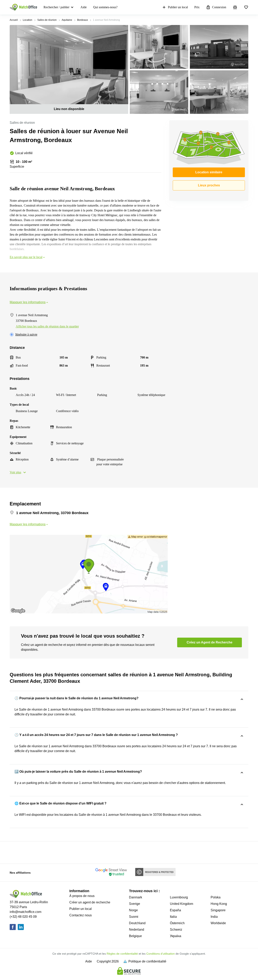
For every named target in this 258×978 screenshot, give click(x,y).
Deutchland (137, 923)
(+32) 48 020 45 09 (23, 916)
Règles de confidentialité (122, 953)
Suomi (133, 916)
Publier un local (178, 7)
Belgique (135, 936)
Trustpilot (15, 852)
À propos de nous (82, 896)
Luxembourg (179, 897)
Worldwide (218, 923)
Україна (175, 936)
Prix (197, 7)
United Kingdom (181, 903)
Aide (83, 7)
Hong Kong (219, 903)
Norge (133, 910)
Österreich (177, 923)
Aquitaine (67, 20)
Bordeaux (82, 20)
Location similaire (208, 172)
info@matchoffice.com (25, 912)
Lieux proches (209, 185)
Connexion (219, 7)
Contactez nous (80, 915)
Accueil (14, 20)
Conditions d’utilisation (160, 953)
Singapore (218, 910)
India (214, 916)
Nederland (136, 929)
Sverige (134, 903)
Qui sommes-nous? (105, 7)
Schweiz (176, 929)
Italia (173, 916)
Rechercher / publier (56, 7)
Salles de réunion (47, 20)
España (175, 910)
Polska (216, 897)
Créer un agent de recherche (89, 902)
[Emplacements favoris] (246, 7)
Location (27, 20)
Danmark (135, 897)
